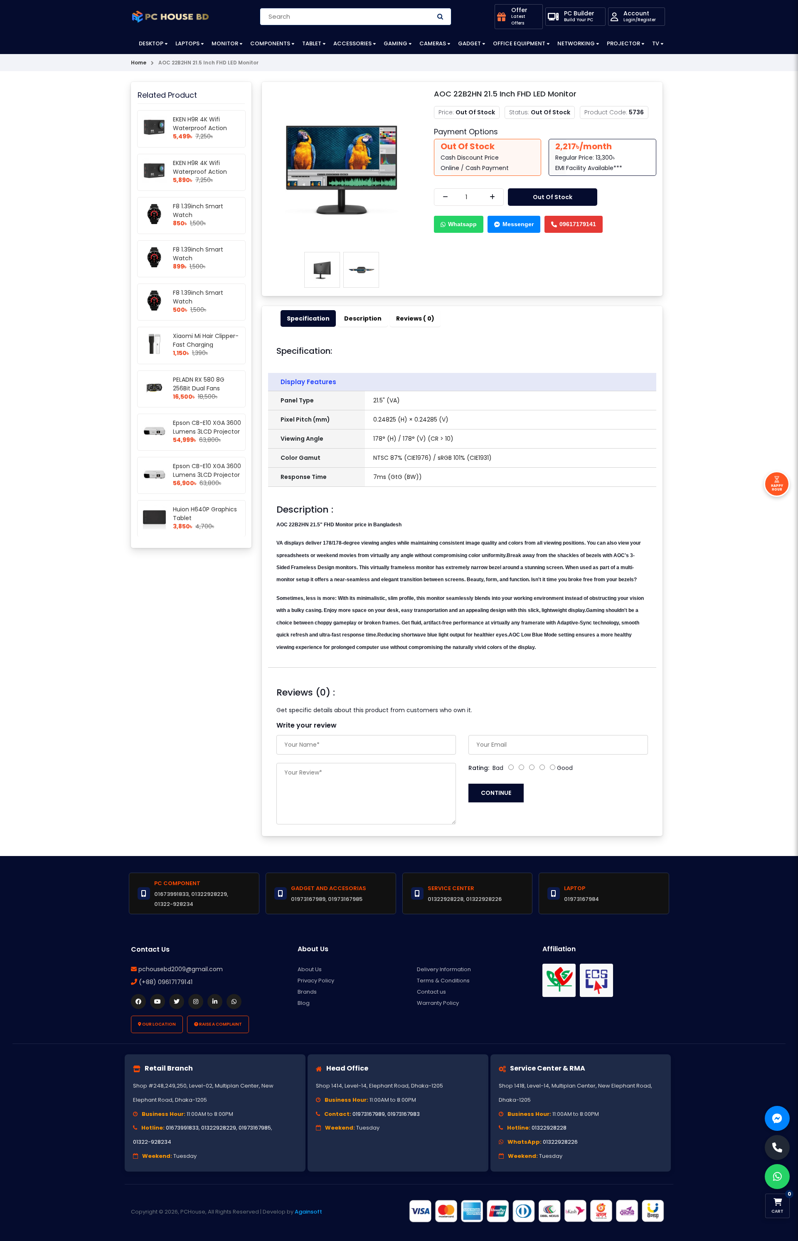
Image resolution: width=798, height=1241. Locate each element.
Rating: (478, 768)
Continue (496, 793)
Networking (576, 43)
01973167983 (403, 1114)
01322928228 (549, 1128)
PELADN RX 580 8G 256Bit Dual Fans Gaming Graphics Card (206, 388)
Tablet (311, 43)
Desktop (151, 43)
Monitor (225, 43)
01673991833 (182, 1128)
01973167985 (255, 1128)
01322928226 (560, 1142)
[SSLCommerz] (536, 1211)
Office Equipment (519, 43)
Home (138, 62)
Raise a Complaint (220, 1024)
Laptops (187, 43)
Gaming (395, 43)
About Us (310, 969)
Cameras (432, 43)
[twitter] (176, 1001)
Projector (623, 43)
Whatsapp (462, 224)
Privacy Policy (316, 980)
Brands (307, 992)
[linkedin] (214, 1001)
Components (270, 43)
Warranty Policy (438, 1003)
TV (655, 43)
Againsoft (308, 1212)
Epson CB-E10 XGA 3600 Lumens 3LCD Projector (207, 427)
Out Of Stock (552, 197)
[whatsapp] (234, 1001)
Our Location (158, 1024)
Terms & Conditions (443, 980)
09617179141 (577, 224)
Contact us (431, 992)
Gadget (469, 43)
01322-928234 (152, 1142)
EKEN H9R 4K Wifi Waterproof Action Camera (200, 128)
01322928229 (218, 1128)
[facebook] (138, 1001)
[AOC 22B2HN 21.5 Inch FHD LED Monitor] (341, 167)
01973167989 (368, 1114)
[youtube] (157, 1001)
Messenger (518, 224)
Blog (304, 1003)
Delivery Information (444, 969)
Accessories (352, 43)
